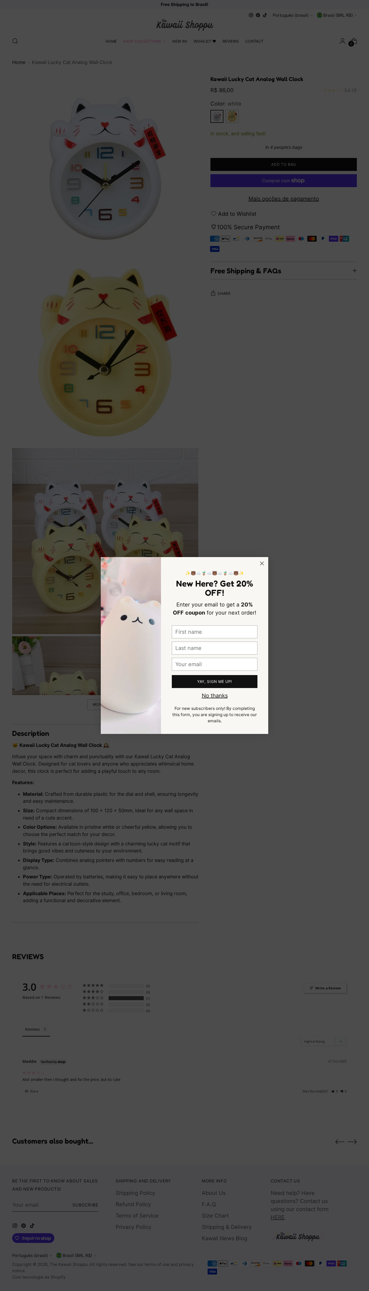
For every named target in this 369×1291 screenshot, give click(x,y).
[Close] (262, 563)
